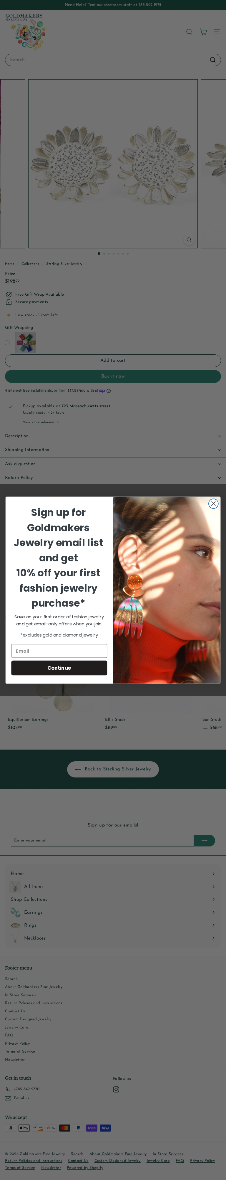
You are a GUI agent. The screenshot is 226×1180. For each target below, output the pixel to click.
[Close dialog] (213, 504)
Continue (59, 667)
